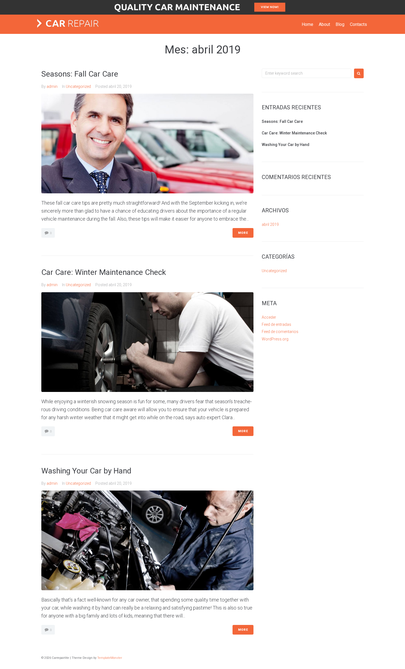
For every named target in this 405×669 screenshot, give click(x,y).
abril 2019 (270, 224)
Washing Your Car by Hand (86, 470)
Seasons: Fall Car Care (79, 73)
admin (52, 86)
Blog (340, 24)
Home (307, 24)
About (324, 24)
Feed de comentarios (280, 331)
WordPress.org (275, 339)
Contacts (358, 24)
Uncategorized (78, 86)
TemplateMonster (109, 658)
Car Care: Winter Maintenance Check (103, 272)
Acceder (269, 317)
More (243, 233)
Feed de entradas (276, 324)
